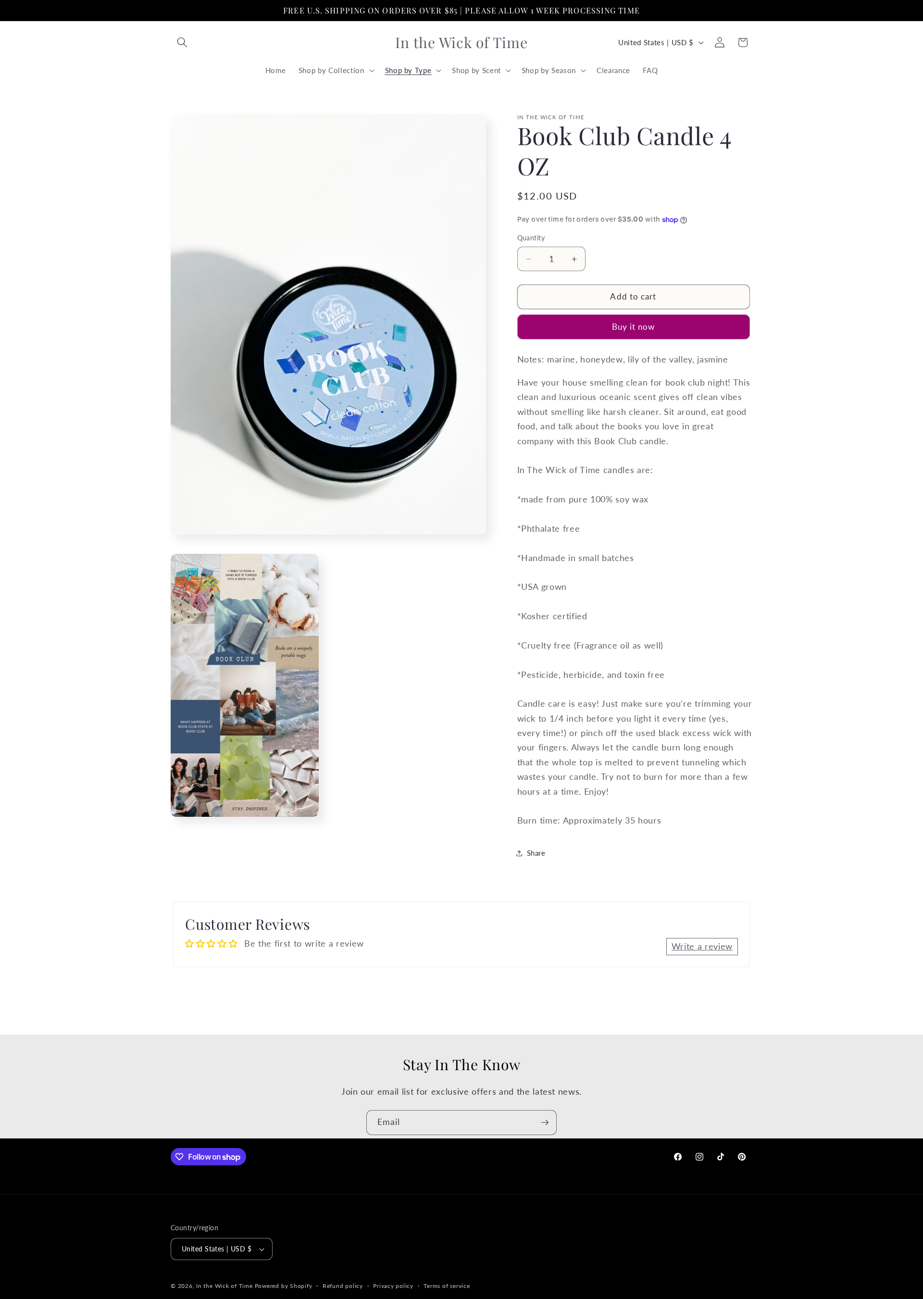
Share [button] (536, 853)
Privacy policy (393, 1285)
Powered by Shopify (283, 1285)
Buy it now (633, 327)
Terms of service (447, 1285)
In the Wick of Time (224, 1285)
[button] (182, 42)
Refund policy (343, 1285)
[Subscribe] (544, 1122)
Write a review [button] (702, 946)
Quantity (531, 238)
